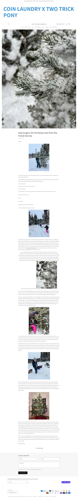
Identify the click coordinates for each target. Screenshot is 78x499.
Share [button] (20, 141)
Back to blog (40, 448)
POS (18, 496)
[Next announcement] (70, 1)
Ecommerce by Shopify (23, 496)
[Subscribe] (27, 482)
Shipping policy (46, 496)
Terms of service (40, 496)
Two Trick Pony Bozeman (13, 496)
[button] (9, 24)
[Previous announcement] (8, 1)
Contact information (53, 496)
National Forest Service (32, 248)
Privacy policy (35, 496)
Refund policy (30, 496)
